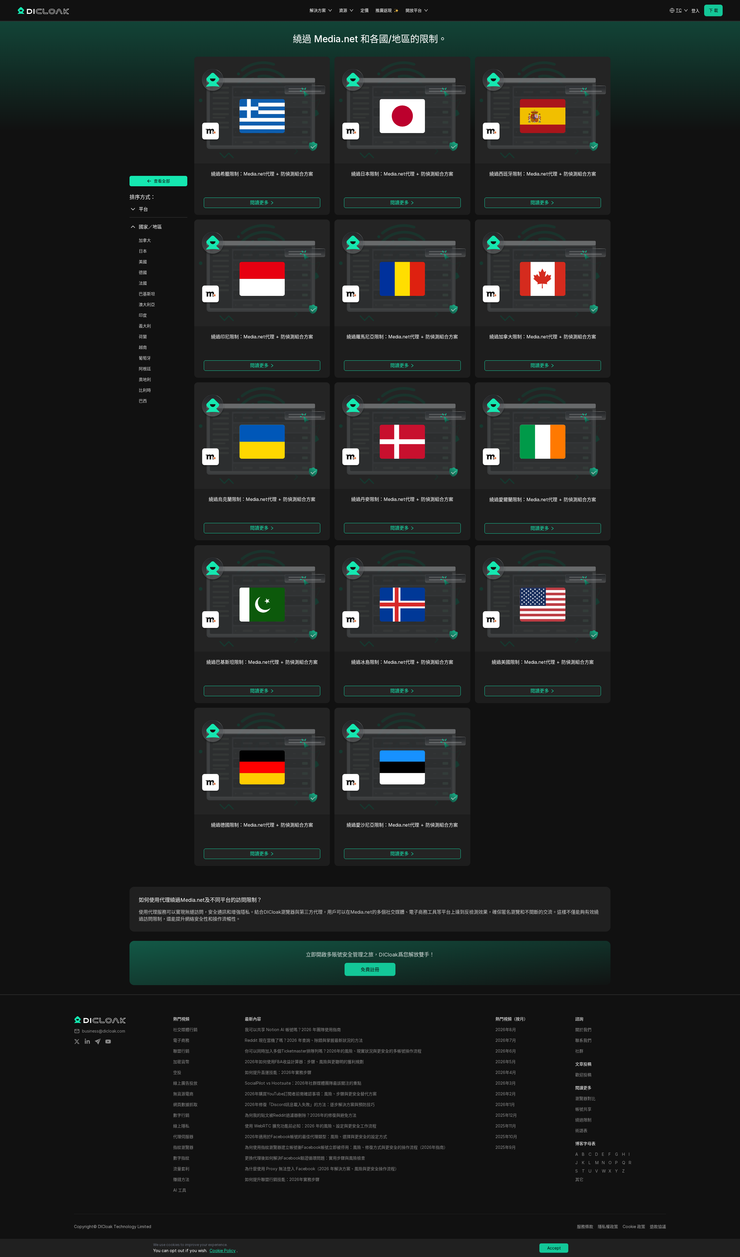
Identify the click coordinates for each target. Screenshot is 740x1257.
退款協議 (658, 1226)
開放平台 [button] (414, 10)
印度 (143, 315)
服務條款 (585, 1226)
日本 (143, 250)
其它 (579, 1179)
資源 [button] (343, 10)
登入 (695, 10)
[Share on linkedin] (87, 1041)
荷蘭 (143, 336)
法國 (143, 283)
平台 (143, 209)
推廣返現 (383, 10)
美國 (143, 261)
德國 (143, 272)
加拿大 (145, 240)
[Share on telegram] (98, 1041)
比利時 (145, 390)
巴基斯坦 (147, 293)
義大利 (145, 325)
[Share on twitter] (77, 1041)
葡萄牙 (145, 357)
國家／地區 (150, 227)
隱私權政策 (608, 1226)
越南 (143, 347)
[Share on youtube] (108, 1041)
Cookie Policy (223, 1250)
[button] (678, 10)
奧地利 (145, 379)
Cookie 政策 (634, 1226)
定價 (364, 10)
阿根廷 (145, 368)
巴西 (143, 400)
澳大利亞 (147, 304)
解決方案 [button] (318, 10)
